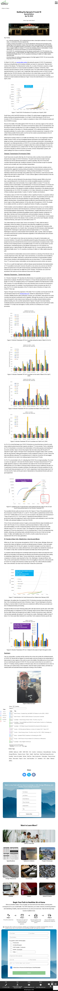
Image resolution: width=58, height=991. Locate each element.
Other (14, 952)
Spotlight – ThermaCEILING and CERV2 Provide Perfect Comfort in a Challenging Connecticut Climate (33, 723)
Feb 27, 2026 (12, 716)
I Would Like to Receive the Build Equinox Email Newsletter (26, 967)
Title (15, 711)
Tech (4, 721)
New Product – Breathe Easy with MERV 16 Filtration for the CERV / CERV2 (31, 713)
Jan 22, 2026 (12, 723)
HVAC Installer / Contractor (19, 947)
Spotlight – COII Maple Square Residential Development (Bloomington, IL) (31, 726)
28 (23, 746)
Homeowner (16, 942)
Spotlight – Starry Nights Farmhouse (22, 741)
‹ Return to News (5, 8)
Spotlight (4, 719)
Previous (12, 746)
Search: (11, 708)
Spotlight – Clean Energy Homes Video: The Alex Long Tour (28, 719)
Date (11, 711)
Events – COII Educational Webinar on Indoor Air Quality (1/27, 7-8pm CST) (31, 729)
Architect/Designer (17, 945)
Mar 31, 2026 (12, 713)
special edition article (21, 62)
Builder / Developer (17, 949)
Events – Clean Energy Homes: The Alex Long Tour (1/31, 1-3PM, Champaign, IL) (32, 732)
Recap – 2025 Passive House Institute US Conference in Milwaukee (30, 738)
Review (4, 717)
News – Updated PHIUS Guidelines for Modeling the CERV (27, 735)
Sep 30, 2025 (12, 742)
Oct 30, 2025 (12, 735)
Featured (4, 715)
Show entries (14, 706)
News (4, 711)
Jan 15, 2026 (12, 726)
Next (26, 746)
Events (4, 713)
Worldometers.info (24, 293)
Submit (29, 973)
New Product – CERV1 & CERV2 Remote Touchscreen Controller (29, 716)
